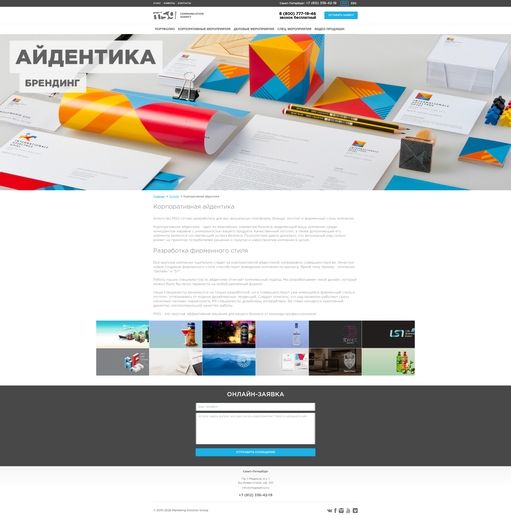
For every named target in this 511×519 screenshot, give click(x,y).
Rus (344, 3)
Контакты (184, 3)
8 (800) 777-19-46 (297, 14)
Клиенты (169, 3)
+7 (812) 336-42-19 (321, 3)
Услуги (174, 196)
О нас (157, 3)
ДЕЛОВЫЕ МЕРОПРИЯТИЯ (254, 29)
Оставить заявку (341, 15)
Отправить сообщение (255, 452)
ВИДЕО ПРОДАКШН (329, 29)
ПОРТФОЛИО (165, 29)
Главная (158, 196)
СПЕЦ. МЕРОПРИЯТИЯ (294, 29)
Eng (353, 3)
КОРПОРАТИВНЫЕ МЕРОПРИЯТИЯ (204, 29)
